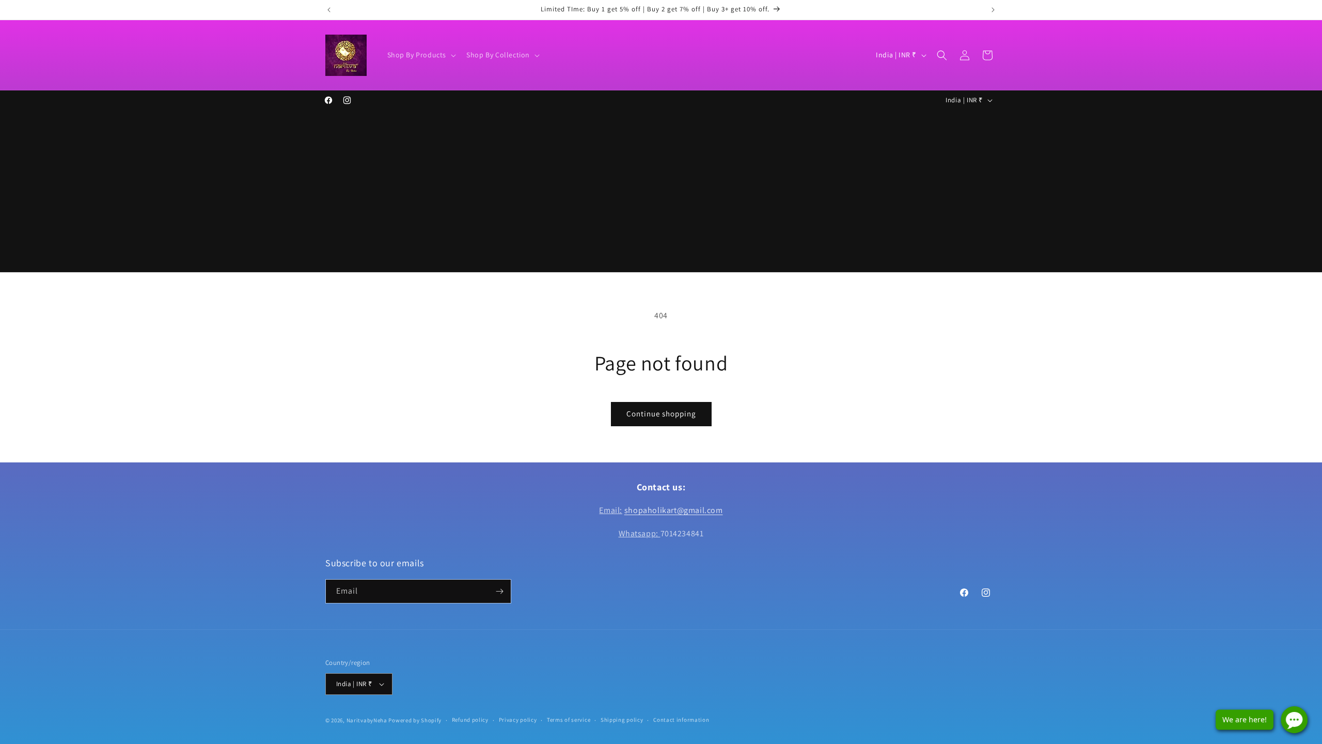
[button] (421, 55)
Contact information (681, 719)
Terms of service (568, 719)
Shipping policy (622, 719)
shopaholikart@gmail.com (673, 510)
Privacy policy (518, 719)
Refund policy (470, 719)
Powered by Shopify (415, 720)
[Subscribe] (499, 591)
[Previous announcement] (329, 10)
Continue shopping (661, 414)
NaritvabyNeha (367, 720)
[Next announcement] (993, 10)
